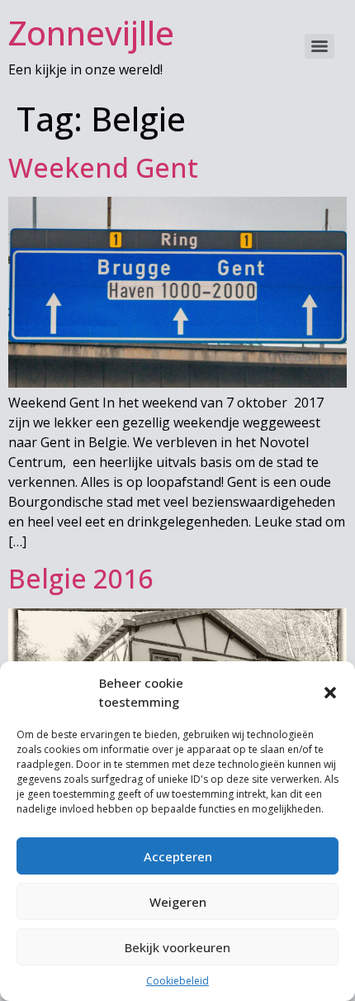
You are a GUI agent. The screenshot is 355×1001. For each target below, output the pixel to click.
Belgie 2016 (80, 578)
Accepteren (178, 856)
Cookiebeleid (177, 981)
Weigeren (177, 902)
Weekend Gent (103, 167)
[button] (330, 692)
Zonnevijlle (91, 32)
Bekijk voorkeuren (177, 947)
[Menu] (319, 46)
